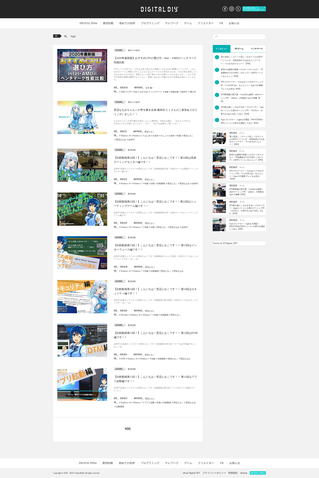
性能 (73, 36)
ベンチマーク (156, 92)
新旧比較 (108, 23)
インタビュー (222, 49)
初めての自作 (127, 23)
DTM (123, 359)
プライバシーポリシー (214, 473)
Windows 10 (126, 136)
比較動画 (161, 183)
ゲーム (188, 23)
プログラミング (150, 23)
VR (221, 23)
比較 (153, 183)
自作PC (184, 92)
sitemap (243, 473)
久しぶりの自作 (168, 136)
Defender (124, 315)
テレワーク (171, 23)
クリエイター (206, 23)
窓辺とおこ (188, 136)
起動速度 (120, 406)
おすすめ (144, 92)
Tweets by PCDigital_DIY (225, 243)
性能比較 (175, 92)
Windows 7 (137, 136)
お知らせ (234, 23)
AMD (123, 92)
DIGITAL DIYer (88, 23)
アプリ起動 (150, 402)
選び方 (193, 92)
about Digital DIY (191, 473)
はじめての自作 (152, 136)
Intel (136, 92)
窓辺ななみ (121, 140)
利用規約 (233, 473)
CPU (130, 92)
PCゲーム (239, 49)
